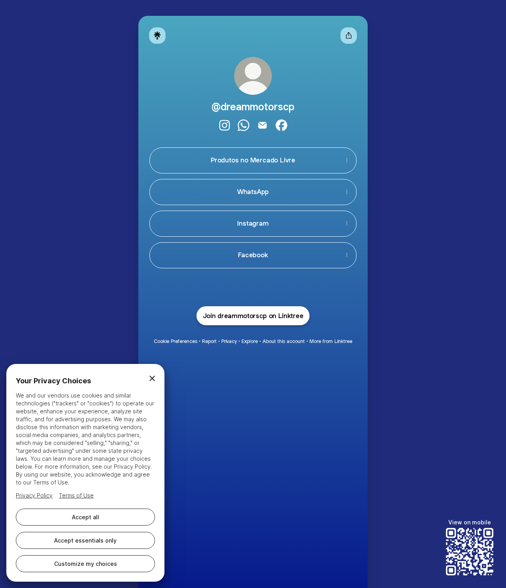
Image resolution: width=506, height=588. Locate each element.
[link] (224, 125)
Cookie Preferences (175, 341)
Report (209, 341)
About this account (283, 341)
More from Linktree (331, 341)
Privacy (229, 341)
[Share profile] (349, 35)
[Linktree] (157, 35)
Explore (250, 341)
